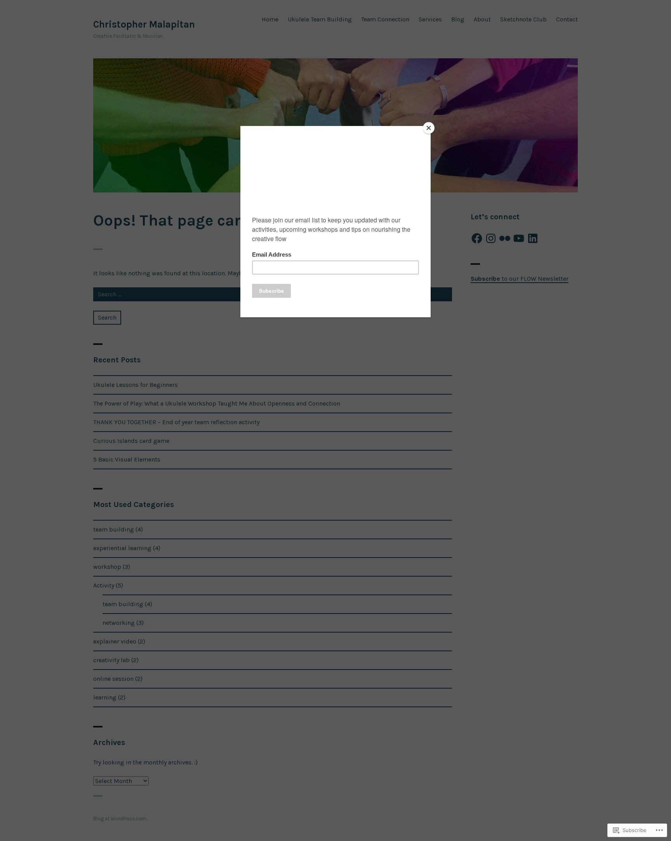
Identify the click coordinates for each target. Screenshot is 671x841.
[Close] (429, 128)
